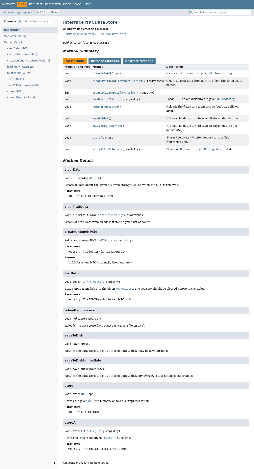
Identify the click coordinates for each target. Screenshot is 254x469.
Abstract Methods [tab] (139, 60)
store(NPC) (14, 91)
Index (67, 4)
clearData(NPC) (17, 48)
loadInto (98, 99)
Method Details (13, 42)
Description (12, 29)
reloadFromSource (105, 106)
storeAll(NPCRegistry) (21, 97)
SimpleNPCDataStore (112, 34)
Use (31, 4)
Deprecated (53, 4)
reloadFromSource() (19, 72)
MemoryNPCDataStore (80, 34)
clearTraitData (103, 81)
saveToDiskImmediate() (22, 85)
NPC (110, 73)
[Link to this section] (101, 51)
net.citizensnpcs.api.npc (17, 12)
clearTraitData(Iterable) (22, 54)
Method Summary (15, 36)
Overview (8, 4)
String (137, 81)
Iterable (122, 81)
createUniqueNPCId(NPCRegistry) (28, 60)
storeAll (98, 149)
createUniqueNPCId (105, 92)
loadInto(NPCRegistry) (21, 66)
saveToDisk (100, 118)
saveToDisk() (15, 79)
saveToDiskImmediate (107, 126)
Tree (40, 4)
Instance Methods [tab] (105, 60)
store (96, 137)
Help (88, 4)
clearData (99, 73)
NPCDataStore (47, 12)
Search (78, 4)
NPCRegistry (130, 92)
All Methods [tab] (75, 60)
